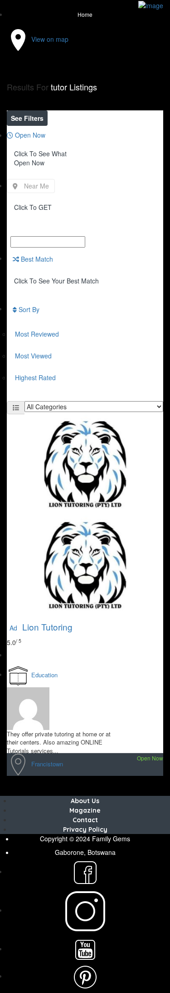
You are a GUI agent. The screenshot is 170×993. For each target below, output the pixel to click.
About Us (85, 801)
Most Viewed (33, 355)
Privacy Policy (85, 829)
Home (85, 14)
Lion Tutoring (41, 627)
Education (44, 674)
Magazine (85, 810)
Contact (85, 820)
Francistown (47, 763)
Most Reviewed (37, 333)
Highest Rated (35, 377)
